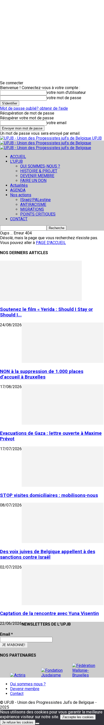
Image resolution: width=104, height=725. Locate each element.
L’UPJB (16, 161)
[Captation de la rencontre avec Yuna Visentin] (62, 603)
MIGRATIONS (32, 209)
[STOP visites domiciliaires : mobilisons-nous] (62, 485)
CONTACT (19, 219)
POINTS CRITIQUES (38, 214)
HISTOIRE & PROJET (38, 171)
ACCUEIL (18, 156)
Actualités (19, 185)
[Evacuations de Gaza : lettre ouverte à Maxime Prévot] (62, 423)
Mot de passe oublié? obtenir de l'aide (34, 108)
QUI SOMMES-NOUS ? (40, 166)
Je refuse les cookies (17, 722)
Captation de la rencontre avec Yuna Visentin (49, 613)
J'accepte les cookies (78, 717)
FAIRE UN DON (33, 180)
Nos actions (20, 195)
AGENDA (17, 190)
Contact (16, 693)
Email (6, 634)
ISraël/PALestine (35, 199)
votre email (56, 122)
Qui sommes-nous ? (28, 684)
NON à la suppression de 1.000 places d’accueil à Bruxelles (41, 374)
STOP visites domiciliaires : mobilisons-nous (49, 495)
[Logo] (45, 143)
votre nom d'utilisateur (66, 92)
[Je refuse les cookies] (37, 723)
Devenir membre (24, 688)
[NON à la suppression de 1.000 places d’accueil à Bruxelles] (62, 361)
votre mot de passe (64, 97)
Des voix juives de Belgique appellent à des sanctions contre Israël (47, 554)
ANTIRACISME (33, 204)
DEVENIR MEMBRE (37, 175)
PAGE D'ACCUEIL (51, 242)
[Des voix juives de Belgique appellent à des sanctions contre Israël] (62, 541)
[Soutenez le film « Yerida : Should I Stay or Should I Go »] (41, 299)
